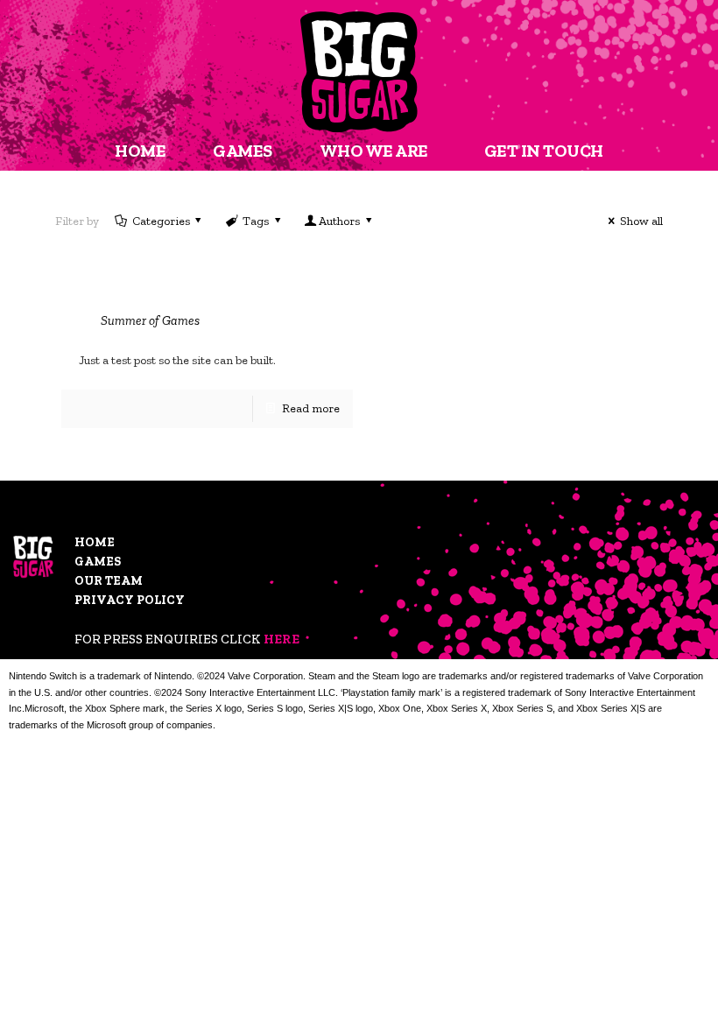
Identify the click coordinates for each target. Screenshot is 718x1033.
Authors (339, 221)
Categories (161, 221)
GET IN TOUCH (543, 150)
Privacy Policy (129, 600)
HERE (281, 639)
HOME (140, 150)
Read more (311, 408)
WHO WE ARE (374, 150)
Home (94, 542)
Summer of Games (150, 320)
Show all (641, 221)
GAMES (242, 150)
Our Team (108, 580)
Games (97, 561)
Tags (256, 221)
